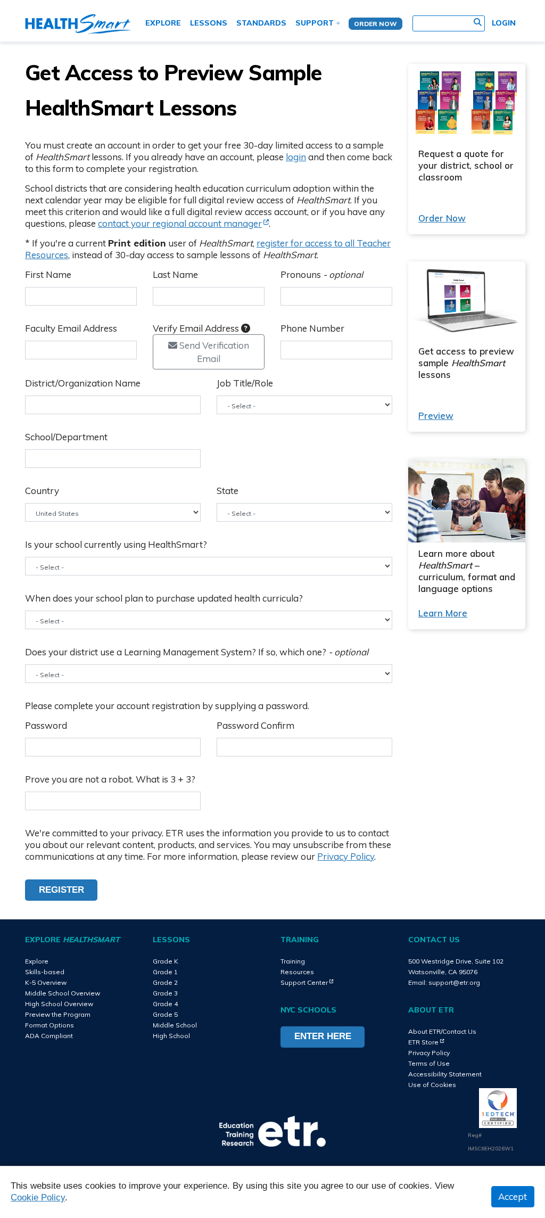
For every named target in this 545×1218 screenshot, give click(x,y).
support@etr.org (454, 982)
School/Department (66, 436)
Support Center (306, 982)
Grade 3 (165, 993)
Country (42, 490)
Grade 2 (165, 982)
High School (171, 1036)
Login (504, 23)
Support (314, 23)
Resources (297, 972)
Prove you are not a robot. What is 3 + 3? (110, 779)
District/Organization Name (83, 383)
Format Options (49, 1025)
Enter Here (322, 1036)
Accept (512, 1196)
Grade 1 (165, 972)
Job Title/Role (245, 383)
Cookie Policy (38, 1197)
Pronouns (321, 274)
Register (61, 890)
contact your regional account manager (183, 223)
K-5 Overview (46, 982)
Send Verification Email (213, 352)
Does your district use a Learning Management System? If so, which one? (196, 651)
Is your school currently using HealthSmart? (116, 544)
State (227, 490)
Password (46, 725)
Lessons (208, 23)
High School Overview (59, 1004)
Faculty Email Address (71, 328)
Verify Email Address (197, 328)
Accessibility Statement (445, 1074)
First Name (48, 274)
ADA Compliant (49, 1036)
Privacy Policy (345, 856)
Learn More (442, 613)
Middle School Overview (62, 993)
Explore (163, 23)
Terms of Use (429, 1063)
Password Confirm (255, 725)
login (296, 156)
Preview (435, 415)
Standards (261, 23)
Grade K (165, 961)
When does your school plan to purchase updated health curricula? (164, 598)
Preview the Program (57, 1014)
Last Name (175, 274)
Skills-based (44, 972)
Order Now (375, 24)
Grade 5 (165, 1014)
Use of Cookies (432, 1085)
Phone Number (312, 328)
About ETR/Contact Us (442, 1031)
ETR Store (426, 1042)
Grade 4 (165, 1004)
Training (292, 961)
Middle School (175, 1025)
